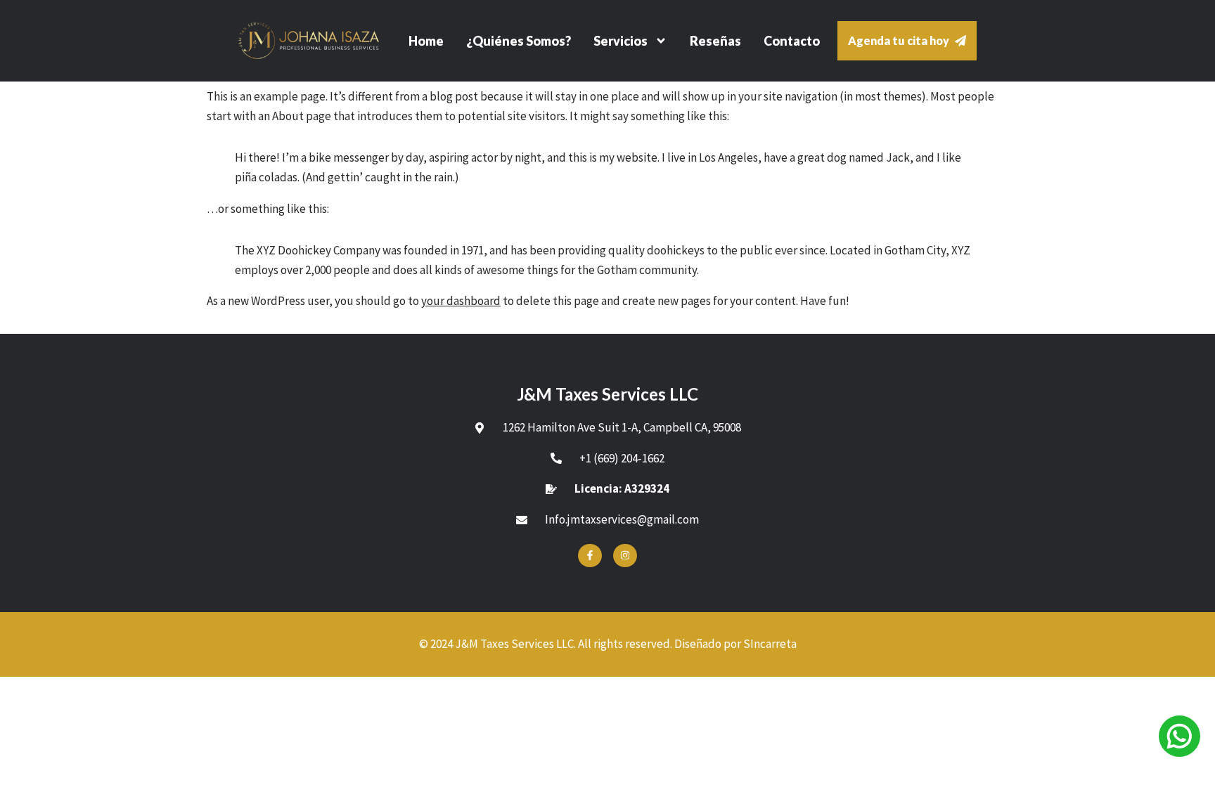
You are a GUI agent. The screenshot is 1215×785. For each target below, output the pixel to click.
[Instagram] (625, 556)
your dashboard (461, 301)
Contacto (792, 40)
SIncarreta (770, 643)
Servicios (620, 40)
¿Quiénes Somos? (518, 40)
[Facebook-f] (590, 556)
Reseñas (715, 40)
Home (426, 40)
